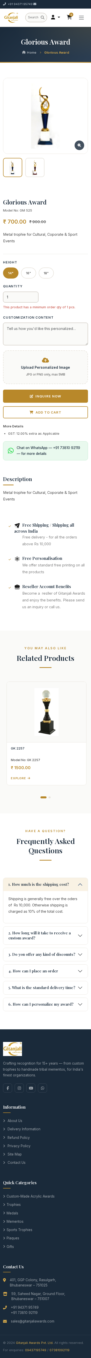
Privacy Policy (19, 1146)
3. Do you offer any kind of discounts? (41, 954)
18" (46, 273)
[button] (43, 797)
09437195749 (35, 1350)
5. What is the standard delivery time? (41, 987)
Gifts (10, 1247)
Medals (12, 1213)
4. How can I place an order (33, 970)
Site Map (15, 1154)
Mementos (15, 1221)
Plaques (13, 1238)
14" (10, 273)
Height (10, 262)
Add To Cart (48, 412)
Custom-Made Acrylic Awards (31, 1196)
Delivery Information (24, 1129)
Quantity (12, 286)
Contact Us (17, 1163)
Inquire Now (48, 396)
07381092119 (60, 1350)
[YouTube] (30, 1088)
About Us (15, 1121)
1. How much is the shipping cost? (38, 884)
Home (31, 52)
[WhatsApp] (42, 1088)
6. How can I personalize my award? (41, 1004)
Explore (18, 778)
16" (28, 273)
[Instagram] (19, 1088)
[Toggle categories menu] (81, 17)
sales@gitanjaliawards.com (32, 1321)
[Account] (56, 17)
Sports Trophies (19, 1230)
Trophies (14, 1205)
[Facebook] (7, 1088)
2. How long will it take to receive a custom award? (39, 935)
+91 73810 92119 (24, 1313)
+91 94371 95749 (20, 4)
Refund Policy (19, 1138)
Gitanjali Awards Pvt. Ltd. (34, 1343)
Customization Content (28, 317)
